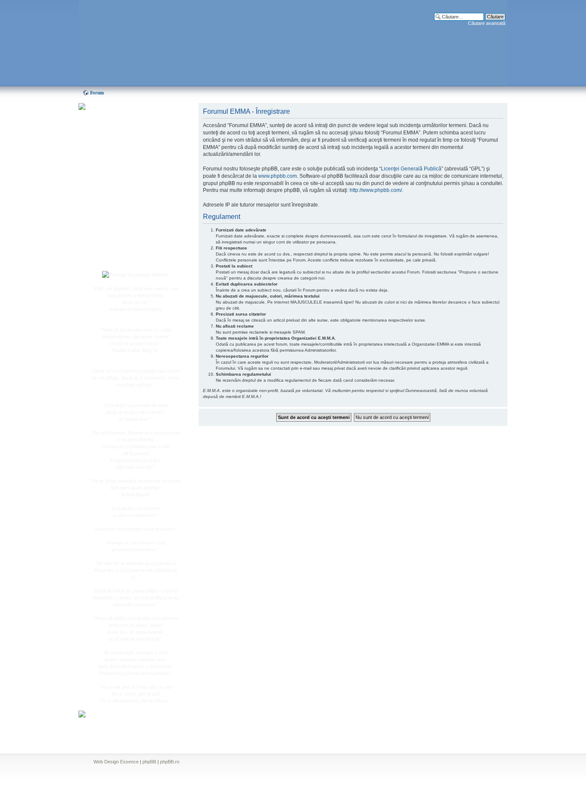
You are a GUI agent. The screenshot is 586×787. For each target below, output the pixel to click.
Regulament (119, 222)
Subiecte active (122, 194)
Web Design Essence (116, 761)
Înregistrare (118, 247)
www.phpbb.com (277, 176)
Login (113, 257)
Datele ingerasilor (125, 203)
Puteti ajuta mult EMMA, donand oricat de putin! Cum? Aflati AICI (131, 121)
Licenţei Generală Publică (411, 169)
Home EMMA (122, 149)
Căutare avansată (486, 23)
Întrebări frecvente (125, 213)
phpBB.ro (169, 761)
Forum (97, 92)
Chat (112, 168)
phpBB (149, 761)
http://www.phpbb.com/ (376, 190)
